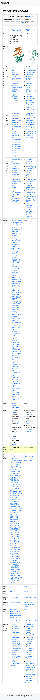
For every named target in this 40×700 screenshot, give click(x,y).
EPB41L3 (18, 484)
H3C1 (11, 492)
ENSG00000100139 (30, 597)
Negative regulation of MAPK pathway (16, 290)
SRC (11, 564)
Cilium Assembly (31, 196)
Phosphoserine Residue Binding (16, 145)
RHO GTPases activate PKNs (15, 277)
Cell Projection (30, 102)
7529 (11, 586)
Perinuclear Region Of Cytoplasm (14, 94)
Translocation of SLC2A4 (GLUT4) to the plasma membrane (16, 228)
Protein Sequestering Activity (15, 154)
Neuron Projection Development (31, 180)
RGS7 (11, 549)
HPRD (23, 23)
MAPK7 (12, 514)
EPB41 (16, 483)
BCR (16, 464)
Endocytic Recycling (29, 184)
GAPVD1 (12, 490)
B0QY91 (31, 604)
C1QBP (16, 466)
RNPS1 (12, 553)
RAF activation (15, 283)
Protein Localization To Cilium (30, 200)
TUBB (15, 575)
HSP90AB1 (13, 494)
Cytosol (13, 76)
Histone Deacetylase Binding (15, 135)
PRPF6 (12, 538)
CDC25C (17, 472)
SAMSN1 (12, 555)
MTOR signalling (16, 233)
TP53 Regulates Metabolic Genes (16, 280)
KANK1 (16, 503)
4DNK (18, 610)
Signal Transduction (15, 162)
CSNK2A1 (17, 477)
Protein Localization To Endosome (30, 192)
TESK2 (16, 570)
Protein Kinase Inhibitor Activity (16, 114)
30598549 (29, 420)
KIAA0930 (17, 507)
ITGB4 (11, 503)
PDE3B (12, 531)
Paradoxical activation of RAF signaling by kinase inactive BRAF (16, 316)
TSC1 (17, 573)
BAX (20, 462)
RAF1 (11, 544)
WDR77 (19, 577)
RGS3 (18, 547)
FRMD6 (17, 488)
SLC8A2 (12, 559)
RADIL (18, 542)
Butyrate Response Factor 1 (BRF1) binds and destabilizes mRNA (16, 261)
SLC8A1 (17, 557)
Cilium (28, 89)
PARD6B (12, 529)
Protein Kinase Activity (15, 624)
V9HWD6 (17, 603)
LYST (11, 512)
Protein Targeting (16, 159)
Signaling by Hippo (15, 253)
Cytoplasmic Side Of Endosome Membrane (31, 93)
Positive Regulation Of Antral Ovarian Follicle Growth (30, 664)
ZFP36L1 (12, 583)
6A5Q (15, 612)
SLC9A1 (12, 560)
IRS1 (11, 501)
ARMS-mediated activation (16, 249)
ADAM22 (12, 459)
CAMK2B (18, 468)
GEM (17, 490)
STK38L (16, 568)
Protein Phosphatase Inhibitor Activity (16, 118)
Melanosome (15, 91)
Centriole (28, 78)
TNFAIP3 (16, 571)
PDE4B (16, 531)
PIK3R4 (12, 534)
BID (20, 464)
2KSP (25, 610)
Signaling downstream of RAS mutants (15, 342)
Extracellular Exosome (15, 99)
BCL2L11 (12, 464)
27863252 (29, 429)
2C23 (15, 610)
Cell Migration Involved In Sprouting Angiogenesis (30, 162)
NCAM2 (12, 525)
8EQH (19, 617)
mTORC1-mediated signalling (14, 237)
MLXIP (16, 520)
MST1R (16, 522)
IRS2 (14, 501)
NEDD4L (17, 525)
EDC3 (17, 481)
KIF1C (11, 509)
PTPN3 (16, 538)
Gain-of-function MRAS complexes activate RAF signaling (16, 361)
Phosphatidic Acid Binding (30, 136)
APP (20, 460)
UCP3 (15, 577)
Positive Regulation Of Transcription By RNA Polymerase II (16, 200)
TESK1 (12, 570)
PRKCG (12, 536)
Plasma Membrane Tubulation (29, 205)
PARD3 (17, 527)
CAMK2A (12, 468)
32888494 (14, 413)
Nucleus (13, 67)
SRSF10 (12, 566)
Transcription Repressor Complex (15, 83)
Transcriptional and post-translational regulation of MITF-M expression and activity (16, 394)
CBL (11, 470)
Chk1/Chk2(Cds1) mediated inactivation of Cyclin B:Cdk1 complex (16, 325)
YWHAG (12, 581)
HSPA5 (17, 496)
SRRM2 (15, 564)
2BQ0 (11, 610)
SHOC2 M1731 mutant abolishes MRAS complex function (16, 352)
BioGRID (15, 19)
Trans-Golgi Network (29, 75)
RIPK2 (12, 551)
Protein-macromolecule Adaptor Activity (30, 120)
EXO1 (16, 486)
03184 (11, 592)
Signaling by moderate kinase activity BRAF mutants (16, 297)
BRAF (11, 466)
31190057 (14, 433)
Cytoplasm (14, 69)
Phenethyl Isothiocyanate (15, 406)
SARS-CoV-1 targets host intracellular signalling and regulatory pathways (15, 371)
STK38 (12, 568)
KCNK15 (12, 505)
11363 (26, 592)
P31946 (12, 603)
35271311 (30, 17)
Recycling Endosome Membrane (29, 106)
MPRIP (12, 522)
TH (20, 570)
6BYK (18, 612)
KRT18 (15, 510)
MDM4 (12, 518)
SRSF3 (17, 566)
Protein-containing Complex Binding (16, 140)
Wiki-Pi (5, 3)
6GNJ (19, 614)
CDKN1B (12, 475)
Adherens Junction (28, 86)
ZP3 (30, 460)
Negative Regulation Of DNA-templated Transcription (16, 191)
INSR (19, 499)
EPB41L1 (12, 484)
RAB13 (26, 457)
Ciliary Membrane (31, 109)
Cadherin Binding (16, 143)
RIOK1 (19, 549)
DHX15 (16, 479)
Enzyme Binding (16, 124)
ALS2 (16, 460)
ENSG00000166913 (15, 597)
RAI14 (15, 544)
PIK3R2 (16, 533)
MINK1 (12, 520)
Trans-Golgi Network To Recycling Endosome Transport (29, 641)
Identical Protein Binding (16, 131)
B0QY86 (26, 604)
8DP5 (11, 617)
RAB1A (31, 457)
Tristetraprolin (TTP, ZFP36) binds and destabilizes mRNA (15, 270)
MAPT (16, 514)
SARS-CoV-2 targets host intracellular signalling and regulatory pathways (15, 382)
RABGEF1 (13, 540)
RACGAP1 (13, 542)
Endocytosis (29, 170)
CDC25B (12, 472)
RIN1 (15, 549)
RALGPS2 (13, 546)
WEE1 (11, 579)
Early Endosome (31, 71)
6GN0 (11, 614)
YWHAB (16, 29)
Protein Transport (31, 178)
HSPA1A (19, 494)
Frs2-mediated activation (15, 241)
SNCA (17, 560)
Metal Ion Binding (31, 133)
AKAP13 (12, 460)
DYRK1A (12, 481)
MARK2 (12, 516)
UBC (18, 575)
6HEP (19, 615)
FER (20, 486)
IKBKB (12, 499)
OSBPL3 (12, 527)
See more (12, 665)
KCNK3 (17, 505)
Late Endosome (30, 72)
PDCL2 (17, 529)
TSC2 (11, 575)
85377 (26, 586)
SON (18, 562)
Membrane (14, 80)
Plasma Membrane (29, 83)
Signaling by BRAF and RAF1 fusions (16, 309)
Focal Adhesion (16, 78)
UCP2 (11, 577)
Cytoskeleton (30, 80)
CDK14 (17, 473)
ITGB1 (18, 501)
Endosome (29, 69)
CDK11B (12, 473)
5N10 (11, 612)
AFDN (17, 459)
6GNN (15, 615)
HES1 (20, 492)
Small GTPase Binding (30, 125)
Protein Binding (16, 122)
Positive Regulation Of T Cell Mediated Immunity (30, 649)
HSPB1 (12, 497)
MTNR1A (12, 523)
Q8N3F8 (26, 606)
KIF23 (15, 509)
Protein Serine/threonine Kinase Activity (16, 656)
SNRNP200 (13, 562)
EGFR (11, 483)
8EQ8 (15, 617)
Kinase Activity (16, 621)
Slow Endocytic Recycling (30, 188)
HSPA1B (12, 496)
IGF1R (16, 497)
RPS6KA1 (17, 553)
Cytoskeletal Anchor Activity (30, 116)
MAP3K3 (15, 512)
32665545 (29, 414)
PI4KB (12, 533)
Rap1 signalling (16, 255)
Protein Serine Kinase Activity (16, 642)
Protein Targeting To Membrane (31, 167)
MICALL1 (30, 29)
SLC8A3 (17, 559)
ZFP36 (17, 581)
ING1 (15, 499)
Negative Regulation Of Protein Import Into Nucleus (15, 173)
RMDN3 (16, 551)
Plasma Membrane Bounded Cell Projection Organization (30, 213)
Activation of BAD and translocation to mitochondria (16, 222)
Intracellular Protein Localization (15, 166)
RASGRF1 (13, 547)
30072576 (19, 424)
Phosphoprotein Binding (16, 149)
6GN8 (15, 614)
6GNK (11, 615)
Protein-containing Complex (16, 88)
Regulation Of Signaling (15, 651)
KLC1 (11, 510)
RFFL (25, 459)
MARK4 (17, 516)
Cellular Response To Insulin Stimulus (30, 673)
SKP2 (17, 555)
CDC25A (15, 470)
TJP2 (11, 571)
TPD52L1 (12, 573)
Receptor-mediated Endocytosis (29, 174)
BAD (17, 462)
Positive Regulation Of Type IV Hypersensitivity (30, 657)
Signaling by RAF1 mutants (15, 347)
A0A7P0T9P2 (28, 603)
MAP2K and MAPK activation (16, 286)
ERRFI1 (12, 486)
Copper (13, 403)
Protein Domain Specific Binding (16, 127)
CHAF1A (18, 475)
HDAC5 (15, 492)
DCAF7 (12, 449)
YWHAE (16, 579)
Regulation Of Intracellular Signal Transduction (15, 629)
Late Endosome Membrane (30, 99)
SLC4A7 (12, 557)
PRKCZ (17, 536)
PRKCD (17, 534)
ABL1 (15, 457)
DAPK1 (12, 479)
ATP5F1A (12, 462)
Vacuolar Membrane (14, 73)
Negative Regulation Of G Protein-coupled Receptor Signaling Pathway (16, 182)
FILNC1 (12, 488)
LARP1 (20, 510)
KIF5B (20, 509)
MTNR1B (18, 523)
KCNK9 (12, 507)
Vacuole (13, 71)
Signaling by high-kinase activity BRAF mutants (16, 303)
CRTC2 (12, 477)
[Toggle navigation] (36, 3)
